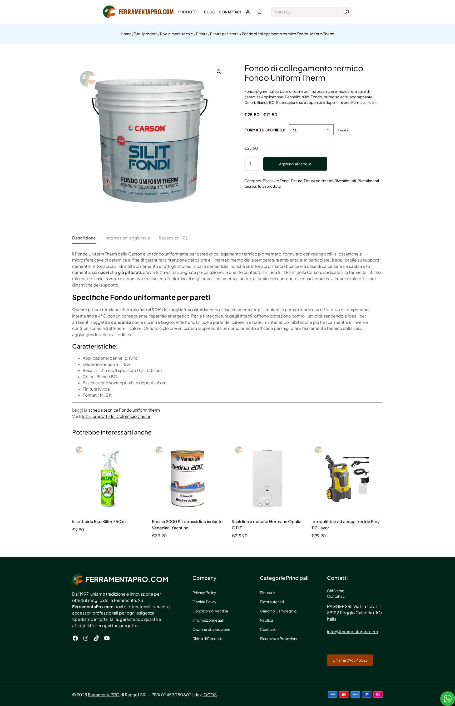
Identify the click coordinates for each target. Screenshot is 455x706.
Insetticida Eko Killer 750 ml (99, 521)
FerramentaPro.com (146, 11)
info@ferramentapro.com (352, 631)
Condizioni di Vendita (210, 610)
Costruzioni (269, 629)
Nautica (266, 620)
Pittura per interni (224, 33)
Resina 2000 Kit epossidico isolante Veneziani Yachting (187, 524)
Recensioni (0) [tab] (173, 237)
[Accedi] (248, 12)
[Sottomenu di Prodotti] (199, 12)
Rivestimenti (345, 180)
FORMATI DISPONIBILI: (265, 129)
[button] (219, 71)
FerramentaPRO (104, 694)
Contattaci (336, 596)
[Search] (347, 12)
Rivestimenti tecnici (177, 33)
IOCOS (209, 694)
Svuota (342, 130)
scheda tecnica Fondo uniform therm (124, 409)
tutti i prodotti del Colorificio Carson (116, 416)
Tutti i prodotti (145, 33)
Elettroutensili (272, 601)
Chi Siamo (335, 590)
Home (126, 33)
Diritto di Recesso (207, 638)
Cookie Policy (204, 601)
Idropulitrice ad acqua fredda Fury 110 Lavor (345, 524)
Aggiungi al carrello (295, 163)
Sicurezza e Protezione (279, 638)
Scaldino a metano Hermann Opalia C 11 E (266, 524)
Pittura (201, 33)
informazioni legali (208, 620)
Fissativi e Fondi (276, 180)
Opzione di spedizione (211, 629)
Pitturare (267, 592)
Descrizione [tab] (84, 237)
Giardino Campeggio (278, 610)
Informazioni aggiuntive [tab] (127, 237)
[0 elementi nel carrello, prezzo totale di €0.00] (259, 12)
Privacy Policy (204, 592)
